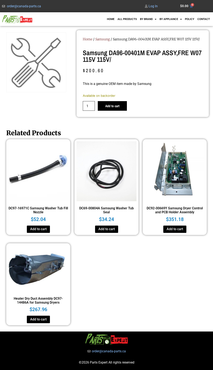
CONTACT (203, 19)
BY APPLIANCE (169, 19)
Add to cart (112, 106)
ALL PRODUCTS (127, 19)
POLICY (189, 19)
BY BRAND (146, 19)
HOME (110, 19)
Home (87, 39)
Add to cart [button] (38, 229)
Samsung (102, 39)
